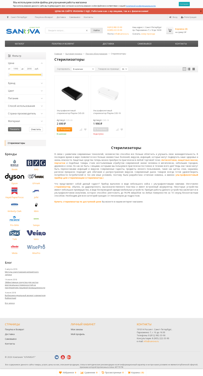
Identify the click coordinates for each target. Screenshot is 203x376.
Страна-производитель (22, 113)
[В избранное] (85, 129)
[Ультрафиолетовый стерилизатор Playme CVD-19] (108, 92)
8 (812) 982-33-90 (114, 27)
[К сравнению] (81, 129)
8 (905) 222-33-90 (114, 30)
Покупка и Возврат (44, 17)
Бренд (11, 83)
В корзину (65, 129)
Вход (175, 17)
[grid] (184, 69)
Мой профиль (78, 334)
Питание (13, 98)
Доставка (61, 17)
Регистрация (190, 17)
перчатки (59, 163)
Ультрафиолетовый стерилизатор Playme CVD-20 (70, 112)
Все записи (10, 303)
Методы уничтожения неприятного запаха (22, 273)
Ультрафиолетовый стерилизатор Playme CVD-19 (107, 112)
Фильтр (16, 55)
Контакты (88, 17)
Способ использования (21, 105)
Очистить (36, 129)
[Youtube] (62, 357)
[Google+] (69, 357)
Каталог (19, 43)
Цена (11, 63)
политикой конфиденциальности (141, 6)
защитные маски (188, 160)
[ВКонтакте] (56, 357)
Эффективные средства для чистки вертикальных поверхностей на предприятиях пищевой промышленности (25, 285)
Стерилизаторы (16, 143)
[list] (189, 69)
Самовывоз (74, 17)
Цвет (11, 90)
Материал (14, 121)
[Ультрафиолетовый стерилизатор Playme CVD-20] (71, 92)
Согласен (184, 4)
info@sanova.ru (121, 33)
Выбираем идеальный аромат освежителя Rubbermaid (25, 296)
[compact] (193, 69)
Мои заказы (77, 329)
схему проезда (148, 33)
